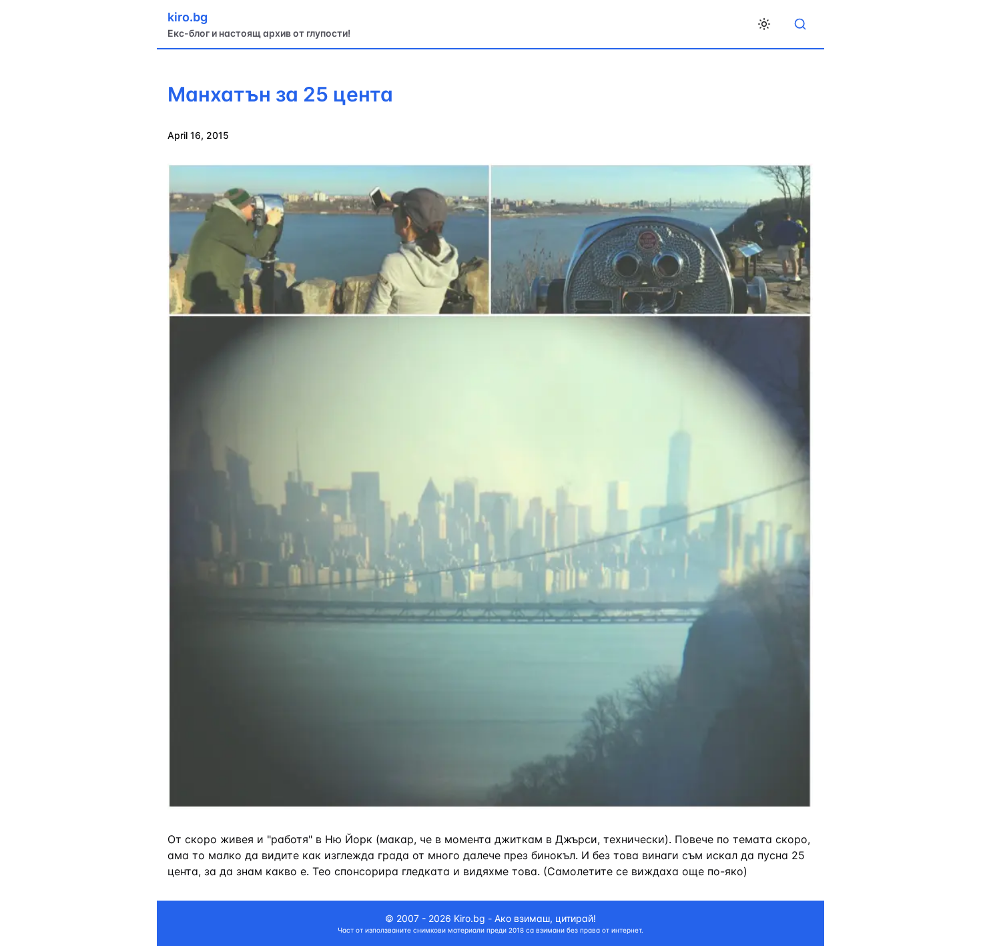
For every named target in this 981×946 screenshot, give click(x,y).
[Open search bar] (800, 24)
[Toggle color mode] (764, 24)
